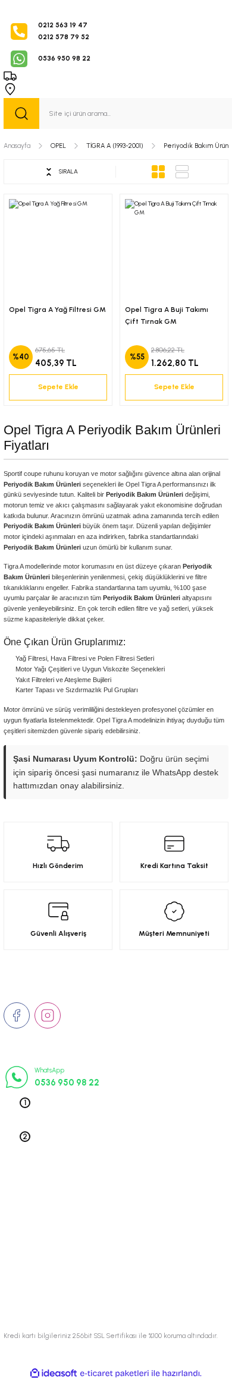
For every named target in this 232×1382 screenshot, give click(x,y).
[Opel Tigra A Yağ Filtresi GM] (58, 248)
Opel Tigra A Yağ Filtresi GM (57, 309)
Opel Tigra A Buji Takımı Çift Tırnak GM (166, 315)
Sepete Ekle (58, 387)
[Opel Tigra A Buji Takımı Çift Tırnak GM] (174, 248)
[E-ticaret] (114, 1373)
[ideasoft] (53, 1373)
